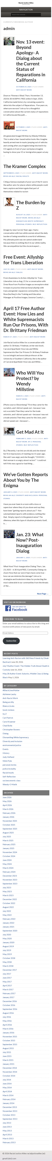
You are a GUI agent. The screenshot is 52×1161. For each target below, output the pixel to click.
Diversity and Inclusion (27, 495)
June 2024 (7, 860)
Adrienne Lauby (9, 694)
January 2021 (8, 926)
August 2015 (8, 1048)
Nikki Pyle (7, 761)
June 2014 (7, 1083)
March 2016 (8, 1028)
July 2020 (7, 934)
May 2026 (7, 801)
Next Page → (43, 594)
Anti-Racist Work (24, 90)
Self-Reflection (40, 224)
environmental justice (12, 745)
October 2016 (9, 1005)
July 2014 (7, 1079)
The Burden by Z (30, 205)
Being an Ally (9, 176)
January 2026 (8, 817)
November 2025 (10, 821)
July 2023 (7, 887)
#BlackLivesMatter (11, 690)
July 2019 (7, 950)
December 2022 (10, 899)
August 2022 (8, 907)
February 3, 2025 (23, 438)
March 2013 (8, 1138)
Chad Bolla (7, 725)
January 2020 (8, 942)
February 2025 (9, 844)
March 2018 (8, 966)
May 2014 (7, 1087)
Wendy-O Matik (10, 784)
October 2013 (9, 1115)
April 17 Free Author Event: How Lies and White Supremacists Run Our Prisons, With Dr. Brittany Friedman (25, 319)
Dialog (19, 272)
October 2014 (9, 1075)
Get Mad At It (30, 432)
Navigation (26, 9)
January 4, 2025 (10, 492)
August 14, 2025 (23, 215)
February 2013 (9, 1142)
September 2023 (10, 883)
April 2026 (7, 805)
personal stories (24, 224)
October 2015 (9, 1040)
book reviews (8, 710)
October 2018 (9, 958)
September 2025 (10, 828)
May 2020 (7, 938)
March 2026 (8, 809)
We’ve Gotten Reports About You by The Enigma (25, 480)
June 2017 (7, 977)
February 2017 (9, 993)
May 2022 (7, 915)
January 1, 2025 (23, 557)
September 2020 (10, 930)
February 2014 (9, 1099)
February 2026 (9, 813)
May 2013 (7, 1130)
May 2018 (7, 962)
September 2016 (10, 1009)
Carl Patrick (8, 717)
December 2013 (10, 1107)
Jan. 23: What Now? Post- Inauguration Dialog (30, 543)
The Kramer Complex (24, 166)
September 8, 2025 (11, 173)
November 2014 (10, 1072)
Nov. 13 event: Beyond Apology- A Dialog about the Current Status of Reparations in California (30, 61)
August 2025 (8, 832)
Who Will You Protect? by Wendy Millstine (30, 381)
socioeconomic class (11, 780)
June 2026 (7, 797)
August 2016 (8, 1013)
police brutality (9, 768)
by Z (30, 442)
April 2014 (7, 1091)
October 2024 (9, 856)
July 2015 (7, 1052)
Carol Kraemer (9, 721)
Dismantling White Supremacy (30, 221)
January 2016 (8, 1032)
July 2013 (7, 1123)
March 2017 (8, 989)
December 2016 (10, 1001)
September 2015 (10, 1044)
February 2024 (9, 872)
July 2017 (7, 974)
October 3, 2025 (23, 127)
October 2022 (9, 903)
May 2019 (7, 954)
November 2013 (10, 1111)
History (6, 753)
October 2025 (9, 825)
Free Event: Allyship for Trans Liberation (23, 259)
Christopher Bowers (11, 729)
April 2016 (7, 1024)
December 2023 (10, 875)
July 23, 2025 (9, 269)
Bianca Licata (8, 706)
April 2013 (7, 1134)
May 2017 (7, 981)
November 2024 (10, 852)
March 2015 (8, 1060)
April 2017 (7, 985)
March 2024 (8, 868)
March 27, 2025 (10, 337)
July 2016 (7, 1017)
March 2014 (8, 1095)
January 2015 (8, 1064)
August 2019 (8, 946)
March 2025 (8, 840)
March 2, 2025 (22, 396)
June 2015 (7, 1056)
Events (5, 749)
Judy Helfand (8, 757)
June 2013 (7, 1126)
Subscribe (11, 641)
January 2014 (8, 1103)
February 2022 (9, 919)
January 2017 (8, 997)
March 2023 (8, 895)
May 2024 (7, 864)
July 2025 (7, 836)
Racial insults (22, 176)
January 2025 (8, 848)
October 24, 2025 (23, 87)
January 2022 (8, 923)
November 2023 (10, 879)
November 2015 (10, 1036)
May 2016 (7, 1021)
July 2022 (7, 911)
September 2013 (10, 1119)
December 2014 (10, 1068)
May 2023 (7, 891)
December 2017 (10, 970)
